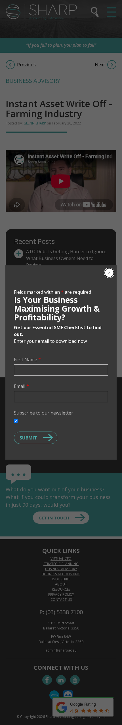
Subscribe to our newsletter (43, 413)
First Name (27, 359)
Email (21, 386)
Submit (28, 438)
